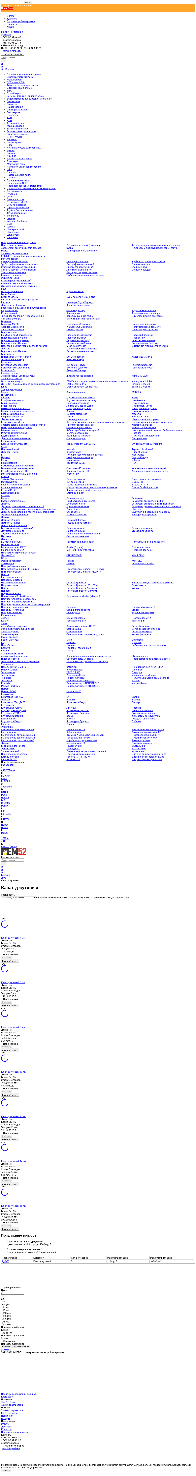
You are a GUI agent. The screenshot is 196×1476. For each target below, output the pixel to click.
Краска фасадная (10, 492)
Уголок (135, 609)
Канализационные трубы (79, 316)
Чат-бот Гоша (8, 1402)
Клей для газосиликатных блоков (84, 454)
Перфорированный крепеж (81, 501)
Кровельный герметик (144, 324)
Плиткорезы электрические (81, 250)
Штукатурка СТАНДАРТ (13, 710)
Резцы (4, 250)
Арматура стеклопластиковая (22, 85)
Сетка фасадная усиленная (146, 629)
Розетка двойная (141, 740)
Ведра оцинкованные (13, 414)
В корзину (6, 957)
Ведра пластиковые (12, 416)
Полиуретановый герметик (146, 327)
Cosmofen (6, 786)
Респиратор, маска (142, 405)
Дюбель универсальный (14, 514)
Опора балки (73, 509)
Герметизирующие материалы (17, 468)
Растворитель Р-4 (141, 618)
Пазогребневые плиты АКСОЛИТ (84, 571)
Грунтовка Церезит (76, 367)
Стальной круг (139, 267)
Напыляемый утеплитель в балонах (151, 677)
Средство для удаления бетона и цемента (88, 656)
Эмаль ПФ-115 (140, 484)
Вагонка (5, 302)
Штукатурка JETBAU (12, 707)
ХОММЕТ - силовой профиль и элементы (23, 256)
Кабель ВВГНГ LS (75, 729)
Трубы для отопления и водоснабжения (22, 316)
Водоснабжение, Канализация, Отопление (29, 98)
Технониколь (8, 672)
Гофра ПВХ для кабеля (13, 746)
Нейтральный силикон (78, 324)
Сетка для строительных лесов (17, 629)
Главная (5, 875)
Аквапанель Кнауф (142, 356)
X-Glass (136, 460)
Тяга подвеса (73, 612)
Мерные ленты (9, 430)
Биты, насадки (9, 403)
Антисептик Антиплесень (14, 656)
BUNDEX (5, 781)
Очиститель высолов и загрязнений (20, 661)
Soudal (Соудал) (74, 547)
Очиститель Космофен (78, 468)
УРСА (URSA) (73, 672)
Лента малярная (75, 528)
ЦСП (9, 224)
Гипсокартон (13, 112)
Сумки (69, 248)
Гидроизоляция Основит (79, 343)
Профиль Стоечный (11, 612)
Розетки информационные (80, 754)
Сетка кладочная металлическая (18, 269)
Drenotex (5, 803)
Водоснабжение (9, 310)
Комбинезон (138, 400)
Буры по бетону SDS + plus (80, 297)
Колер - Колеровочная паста (81, 484)
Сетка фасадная (140, 626)
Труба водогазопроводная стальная (85, 275)
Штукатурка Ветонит (12, 716)
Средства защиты (76, 438)
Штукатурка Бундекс (77, 721)
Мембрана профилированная (16, 335)
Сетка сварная (74, 631)
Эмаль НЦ (137, 482)
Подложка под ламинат (79, 522)
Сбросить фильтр (21, 1347)
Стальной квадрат (141, 269)
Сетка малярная (9, 634)
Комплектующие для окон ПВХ (24, 147)
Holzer (4, 827)
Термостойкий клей (142, 449)
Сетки (10, 196)
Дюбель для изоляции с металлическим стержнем (28, 509)
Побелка (136, 721)
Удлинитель (138, 751)
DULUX (4, 805)
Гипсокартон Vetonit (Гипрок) (16, 356)
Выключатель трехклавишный (17, 740)
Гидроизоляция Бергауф (145, 343)
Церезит (5, 457)
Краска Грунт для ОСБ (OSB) (16, 280)
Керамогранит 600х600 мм (80, 443)
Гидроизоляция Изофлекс (15, 351)
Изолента (6, 536)
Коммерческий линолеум (80, 541)
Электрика (12, 237)
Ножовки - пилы (141, 416)
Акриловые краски (11, 487)
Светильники (139, 585)
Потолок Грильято (76, 582)
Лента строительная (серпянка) (83, 533)
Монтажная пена (16, 164)
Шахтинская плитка (11, 577)
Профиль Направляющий (14, 607)
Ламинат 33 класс (10, 522)
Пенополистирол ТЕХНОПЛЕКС (83, 686)
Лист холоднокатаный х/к (80, 267)
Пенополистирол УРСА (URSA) (148, 667)
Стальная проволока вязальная (18, 267)
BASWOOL (71, 667)
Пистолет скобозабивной (80, 424)
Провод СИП (73, 748)
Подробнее (7, 8)
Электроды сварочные (144, 514)
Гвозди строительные (13, 501)
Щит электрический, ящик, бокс (149, 754)
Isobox (4, 833)
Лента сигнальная (76, 531)
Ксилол (5, 620)
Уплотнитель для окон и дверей (149, 468)
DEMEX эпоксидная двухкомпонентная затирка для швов (97, 381)
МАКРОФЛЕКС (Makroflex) (80, 550)
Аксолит (70, 718)
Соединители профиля (78, 609)
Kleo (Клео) (138, 454)
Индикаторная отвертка (14, 754)
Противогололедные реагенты (18, 601)
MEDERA (136, 392)
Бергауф (5, 648)
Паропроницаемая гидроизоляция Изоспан (24, 346)
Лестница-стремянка (77, 403)
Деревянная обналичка (13, 305)
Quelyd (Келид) (140, 457)
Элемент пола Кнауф (12, 359)
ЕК (2, 454)
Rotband (5, 724)
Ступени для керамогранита (147, 443)
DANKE (4, 792)
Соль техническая (16, 204)
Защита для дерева (17, 134)
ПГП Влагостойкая (11, 571)
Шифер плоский (15, 229)
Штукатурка (13, 234)
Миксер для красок (76, 419)
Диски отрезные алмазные (16, 438)
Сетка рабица (73, 629)
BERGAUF (6, 775)
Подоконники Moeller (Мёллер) (83, 596)
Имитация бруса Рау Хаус (80, 302)
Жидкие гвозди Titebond (79, 375)
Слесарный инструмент (79, 427)
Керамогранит (14, 142)
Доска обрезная (15, 123)
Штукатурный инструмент (146, 419)
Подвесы (6, 590)
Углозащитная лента (142, 531)
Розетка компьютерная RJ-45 (148, 729)
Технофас (6, 677)
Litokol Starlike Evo (76, 384)
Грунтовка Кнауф (75, 365)
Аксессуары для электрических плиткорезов (156, 245)
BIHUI (4, 778)
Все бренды (7, 765)
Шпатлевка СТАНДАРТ (13, 702)
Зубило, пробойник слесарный (82, 430)
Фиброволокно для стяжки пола (149, 645)
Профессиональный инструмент (24, 74)
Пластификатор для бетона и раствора (87, 661)
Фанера (11, 218)
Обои (9, 169)
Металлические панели (13, 582)
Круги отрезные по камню (80, 397)
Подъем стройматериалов (21, 21)
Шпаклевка (13, 232)
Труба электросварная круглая (148, 261)
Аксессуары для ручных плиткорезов (21, 248)
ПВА (134, 463)
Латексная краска (75, 479)
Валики (70, 411)
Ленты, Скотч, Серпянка (19, 158)
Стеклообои (7, 563)
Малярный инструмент (78, 408)
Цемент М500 (8, 691)
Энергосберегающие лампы (147, 759)
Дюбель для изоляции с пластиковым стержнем (27, 512)
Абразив (5, 397)
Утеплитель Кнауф (76, 675)
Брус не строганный (12, 291)
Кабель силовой (10, 756)
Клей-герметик (74, 329)
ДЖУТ (4, 877)
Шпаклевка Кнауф (76, 702)
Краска (10, 150)
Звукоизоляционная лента (15, 533)
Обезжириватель (75, 618)
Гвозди (5, 498)
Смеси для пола (15, 199)
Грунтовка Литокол (142, 367)
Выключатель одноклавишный (18, 737)
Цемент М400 (73, 691)
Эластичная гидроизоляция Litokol (150, 346)
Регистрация (16, 32)
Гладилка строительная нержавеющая (152, 422)
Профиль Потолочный (13, 609)
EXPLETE (6, 814)
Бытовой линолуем (11, 541)
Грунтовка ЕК (8, 370)
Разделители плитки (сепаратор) (83, 245)
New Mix (70, 449)
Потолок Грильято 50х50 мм (81, 590)
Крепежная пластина (77, 506)
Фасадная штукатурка (143, 718)
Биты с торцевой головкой (15, 408)
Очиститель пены (141, 547)
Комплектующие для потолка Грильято (153, 582)
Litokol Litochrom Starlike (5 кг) (82, 386)
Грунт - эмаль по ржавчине (146, 479)
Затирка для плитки (17, 128)
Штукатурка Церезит (77, 710)
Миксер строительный (144, 427)
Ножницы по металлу (78, 435)
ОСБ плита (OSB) (16, 82)
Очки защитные (140, 403)
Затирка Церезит (141, 384)
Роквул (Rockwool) (11, 686)
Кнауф (4, 460)
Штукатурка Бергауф (77, 713)
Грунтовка (12, 115)
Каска (135, 397)
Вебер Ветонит (9, 463)
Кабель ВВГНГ (9, 759)
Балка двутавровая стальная (81, 272)
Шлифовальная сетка (12, 400)
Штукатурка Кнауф (11, 721)
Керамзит (12, 139)
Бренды (5, 1418)
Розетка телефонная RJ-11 (146, 735)
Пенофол (137, 672)
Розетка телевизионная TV (146, 732)
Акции (10, 26)
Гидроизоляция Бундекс (14, 337)
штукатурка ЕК (9, 718)
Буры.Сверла (14, 93)
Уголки (135, 588)
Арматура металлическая (14, 261)
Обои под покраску (11, 560)
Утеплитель (13, 215)
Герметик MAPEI (10, 324)
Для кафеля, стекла (11, 419)
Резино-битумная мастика (80, 351)
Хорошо (6, 1470)
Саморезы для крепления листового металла (156, 506)
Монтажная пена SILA (12, 550)
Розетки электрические (145, 737)
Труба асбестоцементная (20, 210)
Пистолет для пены (142, 550)
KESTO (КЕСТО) (9, 846)
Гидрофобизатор (10, 658)
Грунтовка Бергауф (76, 370)
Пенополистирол (75, 677)
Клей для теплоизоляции (79, 457)
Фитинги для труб (75, 310)
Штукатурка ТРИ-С (11, 713)
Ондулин (11, 172)
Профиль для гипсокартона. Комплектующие (31, 188)
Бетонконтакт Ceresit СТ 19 (15, 367)
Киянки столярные (142, 411)
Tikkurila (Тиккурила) (12, 479)
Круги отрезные (10, 435)
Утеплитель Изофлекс (144, 675)
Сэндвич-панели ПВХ (77, 471)
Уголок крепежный (76, 514)
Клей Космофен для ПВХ (14, 471)
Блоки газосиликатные (19, 87)
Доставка (12, 18)
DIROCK (5, 797)
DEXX (4, 794)
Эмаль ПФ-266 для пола (145, 487)
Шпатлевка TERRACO (12, 697)
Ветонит (5, 650)
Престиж (136, 642)
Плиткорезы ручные (12, 245)
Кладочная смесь (75, 463)
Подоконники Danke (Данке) (16, 596)
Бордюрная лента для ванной (17, 528)
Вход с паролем (9, 1413)
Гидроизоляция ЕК (76, 337)
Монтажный (72, 460)
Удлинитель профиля (143, 612)
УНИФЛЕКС (138, 555)
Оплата (10, 16)
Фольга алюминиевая (143, 340)
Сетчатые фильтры (11, 318)
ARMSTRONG (8, 770)
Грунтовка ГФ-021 (76, 482)
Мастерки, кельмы (142, 424)
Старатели (137, 639)
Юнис (69, 639)
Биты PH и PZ (8, 405)
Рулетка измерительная (14, 433)
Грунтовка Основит (142, 365)
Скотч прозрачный (142, 528)
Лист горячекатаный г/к (79, 269)
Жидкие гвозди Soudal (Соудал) (18, 375)
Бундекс (71, 645)
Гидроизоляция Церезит (79, 335)
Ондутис (5, 348)
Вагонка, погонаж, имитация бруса (25, 96)
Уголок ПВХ (72, 473)
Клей (9, 145)
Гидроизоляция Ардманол (15, 340)
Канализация (73, 313)
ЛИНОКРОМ (7, 555)
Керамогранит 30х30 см (14, 443)
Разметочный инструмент (146, 435)
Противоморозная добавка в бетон (151, 658)
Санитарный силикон (12, 329)
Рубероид (12, 194)
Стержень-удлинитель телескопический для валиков (95, 422)
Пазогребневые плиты (19, 175)
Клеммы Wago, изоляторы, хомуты (85, 735)
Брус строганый (75, 291)
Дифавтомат (8, 748)
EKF (3, 811)
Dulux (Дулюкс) (9, 482)
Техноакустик (8, 675)
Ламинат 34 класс (76, 520)
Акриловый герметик (12, 327)
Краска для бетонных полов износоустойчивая (91, 487)
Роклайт (5, 683)
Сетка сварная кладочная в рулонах (85, 634)
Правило (136, 433)
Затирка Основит (141, 386)
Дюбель (5, 503)
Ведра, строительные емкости (17, 411)
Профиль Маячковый (143, 607)
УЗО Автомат (139, 748)
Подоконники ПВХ (17, 183)
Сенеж (4, 392)
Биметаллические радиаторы (148, 316)
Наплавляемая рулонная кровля (24, 166)
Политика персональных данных (18, 1394)
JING (3, 841)
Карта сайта (7, 1396)
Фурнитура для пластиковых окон (150, 471)
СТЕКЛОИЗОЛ (74, 555)
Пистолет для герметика (145, 329)
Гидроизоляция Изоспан (14, 343)
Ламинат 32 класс (10, 520)
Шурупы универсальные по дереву (151, 512)
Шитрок (136, 697)
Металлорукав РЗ (76, 743)
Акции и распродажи (12, 1405)
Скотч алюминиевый (77, 536)
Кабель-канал (73, 732)
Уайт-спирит (138, 620)
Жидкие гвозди (15, 126)
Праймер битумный (142, 335)
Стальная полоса (141, 264)
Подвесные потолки (18, 180)
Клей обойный (140, 452)
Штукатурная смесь (142, 710)
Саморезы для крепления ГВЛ (148, 501)
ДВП (9, 117)
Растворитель (14, 191)
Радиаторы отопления (144, 310)
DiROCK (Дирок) (9, 669)
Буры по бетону (9, 297)
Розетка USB (73, 759)
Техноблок (6, 680)
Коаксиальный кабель (78, 737)
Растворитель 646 (76, 620)
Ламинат (11, 156)
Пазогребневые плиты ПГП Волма (20, 569)
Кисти (69, 416)
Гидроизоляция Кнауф (78, 340)
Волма (69, 716)
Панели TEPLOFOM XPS (14, 667)
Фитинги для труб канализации (83, 318)
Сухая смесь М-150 (17, 202)
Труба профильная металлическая (19, 264)
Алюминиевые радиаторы (146, 313)
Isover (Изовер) (74, 669)
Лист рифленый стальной (80, 264)
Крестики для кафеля (12, 422)
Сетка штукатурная (142, 631)
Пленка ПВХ (138, 337)
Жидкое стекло (140, 656)
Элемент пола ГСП (76, 356)
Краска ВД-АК (9, 490)
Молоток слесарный (77, 433)
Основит (70, 724)
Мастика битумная (76, 346)
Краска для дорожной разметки (83, 490)
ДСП (9, 120)
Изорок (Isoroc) (140, 683)
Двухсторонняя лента (12, 531)
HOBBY (4, 824)
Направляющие (9, 585)
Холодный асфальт (17, 221)
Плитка (11, 177)
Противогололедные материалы (24, 185)
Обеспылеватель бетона (79, 658)
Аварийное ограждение (14, 626)
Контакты (12, 24)
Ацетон (5, 618)
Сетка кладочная (10, 631)
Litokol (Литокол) (10, 639)
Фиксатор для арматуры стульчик (19, 286)
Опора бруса (73, 512)
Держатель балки (76, 503)
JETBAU (5, 838)
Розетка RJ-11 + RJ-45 (78, 756)
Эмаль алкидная (75, 492)
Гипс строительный (17, 109)
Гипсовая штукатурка (143, 713)
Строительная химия (18, 207)
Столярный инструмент (144, 408)
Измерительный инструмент (16, 427)
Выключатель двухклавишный (18, 735)
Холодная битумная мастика (81, 348)
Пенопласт (137, 669)
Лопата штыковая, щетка (79, 405)
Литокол (5, 699)
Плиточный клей (10, 449)
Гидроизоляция (15, 107)
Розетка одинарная (142, 743)
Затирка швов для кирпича (21, 131)
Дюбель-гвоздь (75, 498)
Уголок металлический (13, 272)
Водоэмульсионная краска (15, 484)
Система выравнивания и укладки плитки (23, 424)
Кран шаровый (9, 313)
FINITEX (5, 819)
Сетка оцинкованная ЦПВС (80, 626)
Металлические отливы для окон (19, 473)
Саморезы (137, 498)
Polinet (70, 560)
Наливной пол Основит (78, 648)
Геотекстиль (13, 101)
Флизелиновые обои (143, 563)
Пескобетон (7, 645)
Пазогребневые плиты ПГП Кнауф (85, 569)
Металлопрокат (15, 79)
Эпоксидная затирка (12, 381)
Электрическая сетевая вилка (148, 756)
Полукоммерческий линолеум (148, 541)
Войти (4, 32)
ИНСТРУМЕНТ (14, 136)
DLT (3, 800)
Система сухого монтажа (20, 77)
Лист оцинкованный (77, 261)
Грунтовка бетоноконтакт (14, 365)
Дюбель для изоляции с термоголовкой (22, 506)
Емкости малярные (76, 414)
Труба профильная (17, 213)
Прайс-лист (7, 1415)
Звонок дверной (10, 751)
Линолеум (12, 161)
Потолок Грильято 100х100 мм (82, 585)
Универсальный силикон (79, 327)
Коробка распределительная (81, 740)
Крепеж (11, 153)
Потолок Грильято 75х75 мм (81, 588)
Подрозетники (74, 746)
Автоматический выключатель (17, 729)
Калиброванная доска (78, 305)
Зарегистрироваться (12, 1410)
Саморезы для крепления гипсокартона (153, 503)
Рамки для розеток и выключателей (86, 751)
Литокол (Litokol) (10, 452)
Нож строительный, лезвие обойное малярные (157, 430)
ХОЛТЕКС (137, 560)
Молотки (136, 414)
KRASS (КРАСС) (140, 375)
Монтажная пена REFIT (13, 547)
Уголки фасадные (141, 634)
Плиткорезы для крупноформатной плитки (155, 248)
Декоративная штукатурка (146, 716)
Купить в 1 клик (9, 961)
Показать (6, 1347)
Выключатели (8, 732)
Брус (9, 90)
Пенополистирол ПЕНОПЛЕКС (82, 683)
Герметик (12, 104)
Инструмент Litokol (142, 381)
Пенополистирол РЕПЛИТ (80, 680)
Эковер (136, 680)
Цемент (11, 226)
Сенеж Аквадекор (76, 392)
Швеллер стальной (11, 275)
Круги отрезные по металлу (81, 400)
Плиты (4, 588)
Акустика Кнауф (75, 359)
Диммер (5, 743)
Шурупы (136, 509)
